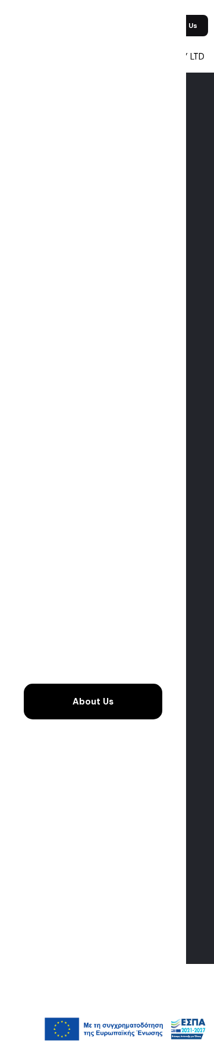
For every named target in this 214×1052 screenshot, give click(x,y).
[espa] (125, 1046)
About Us (93, 701)
